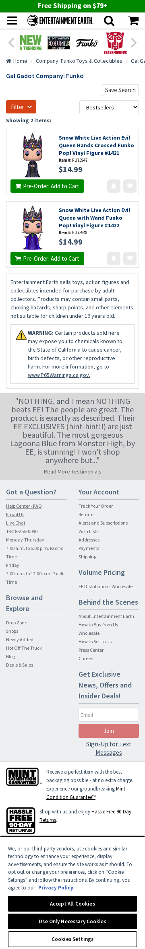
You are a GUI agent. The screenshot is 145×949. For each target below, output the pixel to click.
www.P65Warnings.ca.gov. (59, 375)
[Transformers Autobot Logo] (115, 43)
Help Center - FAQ (24, 506)
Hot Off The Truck (24, 648)
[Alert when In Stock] (113, 186)
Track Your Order (96, 506)
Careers (86, 658)
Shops (12, 631)
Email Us (15, 514)
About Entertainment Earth (106, 616)
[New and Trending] (31, 43)
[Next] (134, 42)
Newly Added (19, 639)
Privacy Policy (55, 887)
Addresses (89, 540)
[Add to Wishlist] (130, 186)
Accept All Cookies (72, 903)
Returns (86, 514)
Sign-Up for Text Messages (109, 748)
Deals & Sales (19, 665)
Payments (89, 548)
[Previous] (11, 42)
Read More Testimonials (73, 471)
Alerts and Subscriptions (103, 523)
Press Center (91, 650)
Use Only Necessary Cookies (72, 921)
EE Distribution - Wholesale (106, 586)
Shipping (87, 557)
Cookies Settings (72, 939)
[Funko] (87, 43)
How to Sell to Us (95, 641)
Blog (10, 656)
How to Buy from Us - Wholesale (99, 629)
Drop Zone (16, 623)
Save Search (120, 90)
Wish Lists (88, 531)
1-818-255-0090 (21, 531)
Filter (17, 107)
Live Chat (15, 523)
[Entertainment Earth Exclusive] (59, 43)
